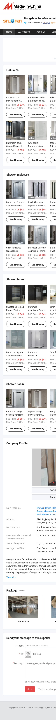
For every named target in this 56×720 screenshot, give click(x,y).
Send (30, 689)
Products (25, 31)
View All (10, 577)
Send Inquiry (16, 114)
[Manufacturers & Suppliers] (22, 6)
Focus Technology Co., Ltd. (39, 707)
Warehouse (23, 621)
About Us (41, 31)
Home (9, 31)
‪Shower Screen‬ (44, 507)
